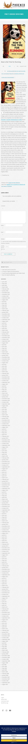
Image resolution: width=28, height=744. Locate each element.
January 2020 (5, 418)
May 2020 (4, 411)
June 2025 (4, 303)
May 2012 (4, 582)
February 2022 (5, 373)
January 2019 (5, 438)
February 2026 (5, 289)
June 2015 (4, 515)
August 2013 (5, 555)
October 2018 (5, 443)
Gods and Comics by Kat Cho (9, 269)
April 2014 (4, 540)
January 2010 (5, 632)
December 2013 (6, 547)
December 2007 (6, 677)
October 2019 (5, 423)
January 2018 (5, 459)
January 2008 (5, 675)
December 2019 (6, 420)
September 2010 (6, 618)
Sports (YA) (21, 73)
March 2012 (5, 585)
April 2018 (4, 454)
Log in (2, 697)
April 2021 (4, 391)
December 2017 (6, 461)
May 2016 (4, 495)
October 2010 (5, 616)
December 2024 (6, 314)
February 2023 (5, 353)
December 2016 (6, 483)
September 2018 (6, 445)
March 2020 (5, 414)
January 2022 (5, 375)
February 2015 (5, 522)
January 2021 (5, 396)
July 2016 (4, 492)
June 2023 (4, 346)
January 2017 (5, 481)
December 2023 (6, 335)
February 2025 (5, 310)
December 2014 (6, 526)
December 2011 (6, 591)
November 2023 (6, 337)
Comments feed (5, 701)
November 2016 (6, 485)
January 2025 (5, 312)
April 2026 (4, 285)
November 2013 (6, 549)
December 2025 (6, 292)
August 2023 (5, 343)
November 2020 (6, 400)
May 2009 (4, 646)
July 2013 (4, 556)
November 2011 (6, 592)
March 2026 (5, 287)
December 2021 (6, 377)
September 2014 (6, 531)
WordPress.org (4, 703)
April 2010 (4, 627)
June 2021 (4, 387)
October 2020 (5, 402)
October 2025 (5, 296)
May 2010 (4, 625)
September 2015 (6, 510)
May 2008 (4, 668)
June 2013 (4, 558)
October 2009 (5, 637)
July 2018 (4, 449)
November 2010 (6, 614)
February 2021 (5, 395)
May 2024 (4, 326)
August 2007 (5, 684)
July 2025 (4, 301)
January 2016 (5, 503)
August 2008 (5, 662)
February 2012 (5, 587)
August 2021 (5, 384)
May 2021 (4, 389)
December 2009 (6, 634)
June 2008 (4, 666)
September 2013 (6, 553)
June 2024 (4, 325)
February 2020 (5, 416)
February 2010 (5, 630)
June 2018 (4, 450)
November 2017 (6, 463)
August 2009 (5, 641)
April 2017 (4, 476)
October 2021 (5, 380)
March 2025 (5, 308)
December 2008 (6, 655)
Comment (3, 207)
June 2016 (4, 494)
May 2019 (4, 432)
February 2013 (5, 565)
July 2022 (4, 364)
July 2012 (4, 578)
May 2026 (4, 283)
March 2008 (5, 671)
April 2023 (4, 350)
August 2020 (5, 405)
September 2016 (6, 488)
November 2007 (6, 679)
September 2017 (6, 467)
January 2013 (5, 567)
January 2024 (5, 334)
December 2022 (6, 357)
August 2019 (5, 427)
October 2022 (5, 361)
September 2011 (6, 596)
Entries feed (4, 699)
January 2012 (5, 589)
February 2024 (5, 332)
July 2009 (4, 643)
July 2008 (4, 664)
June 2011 (4, 601)
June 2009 (4, 644)
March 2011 (5, 607)
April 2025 (4, 307)
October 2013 (5, 551)
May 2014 (4, 538)
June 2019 (4, 431)
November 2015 (6, 506)
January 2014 (5, 546)
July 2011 (4, 600)
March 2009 (5, 650)
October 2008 (5, 659)
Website (2, 239)
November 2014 (6, 528)
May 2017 (4, 474)
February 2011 (5, 609)
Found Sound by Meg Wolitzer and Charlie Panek (13, 273)
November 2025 (6, 294)
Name (2, 227)
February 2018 (5, 458)
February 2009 (5, 652)
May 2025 (4, 305)
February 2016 (5, 501)
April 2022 (4, 369)
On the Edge (6, 73)
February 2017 (5, 479)
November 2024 (6, 316)
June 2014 (4, 537)
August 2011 (5, 598)
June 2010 (4, 623)
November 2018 (6, 441)
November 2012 (6, 571)
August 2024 (5, 321)
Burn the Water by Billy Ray (8, 275)
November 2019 (6, 422)
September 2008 (6, 661)
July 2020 (4, 407)
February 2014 (5, 544)
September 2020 (6, 404)
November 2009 (6, 636)
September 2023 (6, 341)
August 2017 (5, 468)
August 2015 (5, 511)
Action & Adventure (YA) (12, 71)
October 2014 (5, 529)
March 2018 (5, 456)
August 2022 (5, 362)
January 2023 (5, 355)
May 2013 (4, 560)
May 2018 (4, 452)
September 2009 (6, 639)
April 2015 (4, 519)
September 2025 (6, 298)
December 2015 (6, 504)
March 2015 (5, 520)
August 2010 (5, 619)
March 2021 (5, 393)
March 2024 (5, 330)
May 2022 (4, 368)
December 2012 (6, 569)
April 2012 (4, 583)
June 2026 (4, 281)
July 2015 (4, 513)
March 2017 (5, 477)
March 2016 (5, 499)
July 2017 (4, 470)
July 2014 (4, 535)
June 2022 (4, 366)
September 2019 (6, 425)
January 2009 (5, 653)
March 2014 (5, 542)
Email (2, 234)
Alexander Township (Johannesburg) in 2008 (11, 119)
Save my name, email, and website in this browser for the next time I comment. (13, 242)
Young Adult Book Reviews (7, 77)
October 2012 (5, 573)
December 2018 (6, 440)
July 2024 (4, 323)
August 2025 (5, 299)
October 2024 (5, 317)
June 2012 (4, 580)
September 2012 (6, 574)
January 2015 (5, 524)
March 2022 (5, 371)
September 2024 (6, 319)
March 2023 (5, 352)
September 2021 (6, 382)
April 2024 (4, 328)
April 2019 (4, 434)
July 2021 (4, 386)
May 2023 (4, 348)
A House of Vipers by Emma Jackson (10, 271)
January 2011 (5, 610)
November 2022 (6, 359)
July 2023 (4, 344)
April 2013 (4, 562)
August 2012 (5, 576)
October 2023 (5, 339)
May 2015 (4, 517)
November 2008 (6, 657)
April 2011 (4, 605)
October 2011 (5, 594)
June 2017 (4, 472)
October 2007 (5, 680)
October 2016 (5, 486)
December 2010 (6, 612)
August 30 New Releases (14, 182)
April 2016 (4, 497)
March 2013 (5, 564)
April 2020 (4, 413)
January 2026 (5, 290)
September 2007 (6, 682)
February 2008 (5, 673)
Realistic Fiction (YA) (14, 73)
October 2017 (5, 465)
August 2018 (5, 447)
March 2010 (5, 628)
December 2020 (6, 398)
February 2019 (5, 436)
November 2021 (6, 378)
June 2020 (4, 409)
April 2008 (4, 670)
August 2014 (5, 533)
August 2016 (5, 490)
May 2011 (4, 603)
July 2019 (4, 429)
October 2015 (5, 508)
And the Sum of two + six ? (3, 248)
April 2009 (4, 648)
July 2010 (4, 621)
